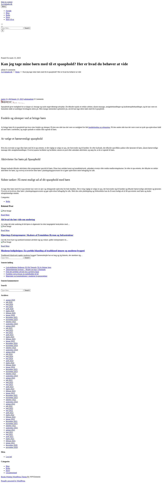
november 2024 (12, 345)
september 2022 (12, 402)
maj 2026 (9, 306)
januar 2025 (10, 341)
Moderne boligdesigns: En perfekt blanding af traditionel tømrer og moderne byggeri (43, 250)
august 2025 (10, 326)
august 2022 (10, 404)
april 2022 (9, 413)
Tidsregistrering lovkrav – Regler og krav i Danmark (26, 270)
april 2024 (9, 361)
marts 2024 (10, 363)
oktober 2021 (11, 426)
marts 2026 (10, 311)
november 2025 (12, 319)
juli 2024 (9, 354)
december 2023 (11, 369)
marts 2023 (10, 389)
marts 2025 (10, 337)
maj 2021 (9, 434)
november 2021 (12, 423)
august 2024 (10, 352)
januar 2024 (10, 367)
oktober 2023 (11, 374)
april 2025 (9, 335)
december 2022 (11, 395)
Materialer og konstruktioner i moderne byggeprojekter (26, 276)
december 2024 (11, 343)
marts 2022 (10, 415)
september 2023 (12, 376)
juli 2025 (9, 328)
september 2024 (12, 350)
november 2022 (12, 397)
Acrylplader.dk (6, 4)
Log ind (9, 457)
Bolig (8, 15)
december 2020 (11, 445)
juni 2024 (9, 356)
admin (28, 99)
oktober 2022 (11, 400)
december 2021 (11, 421)
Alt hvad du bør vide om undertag (18, 219)
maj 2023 (9, 384)
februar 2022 (10, 417)
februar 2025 (10, 339)
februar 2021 (10, 441)
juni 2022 (9, 408)
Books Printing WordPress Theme (14, 477)
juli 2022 (9, 406)
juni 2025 (9, 330)
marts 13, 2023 (12, 99)
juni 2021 (9, 432)
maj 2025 (9, 332)
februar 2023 (10, 391)
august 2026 (10, 300)
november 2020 (12, 447)
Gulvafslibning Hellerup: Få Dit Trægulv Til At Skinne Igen (28, 267)
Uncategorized (11, 473)
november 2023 (12, 371)
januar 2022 (10, 419)
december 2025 (11, 317)
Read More (5, 215)
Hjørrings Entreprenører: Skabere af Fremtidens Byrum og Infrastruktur (37, 235)
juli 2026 (9, 302)
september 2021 (12, 428)
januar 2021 (10, 443)
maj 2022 (9, 410)
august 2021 (10, 430)
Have (8, 17)
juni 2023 (9, 382)
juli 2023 (9, 380)
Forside (8, 11)
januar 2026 (10, 315)
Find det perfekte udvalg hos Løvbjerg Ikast (22, 272)
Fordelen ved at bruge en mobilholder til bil (22, 274)
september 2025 (12, 324)
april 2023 (9, 387)
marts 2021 (10, 439)
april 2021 (9, 436)
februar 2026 (10, 313)
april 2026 (9, 309)
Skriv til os (10, 19)
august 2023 (10, 378)
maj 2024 (9, 358)
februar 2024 (10, 365)
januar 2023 (10, 393)
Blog (7, 13)
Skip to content (6, 2)
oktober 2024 (11, 348)
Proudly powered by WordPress (13, 481)
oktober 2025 (11, 322)
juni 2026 (9, 304)
